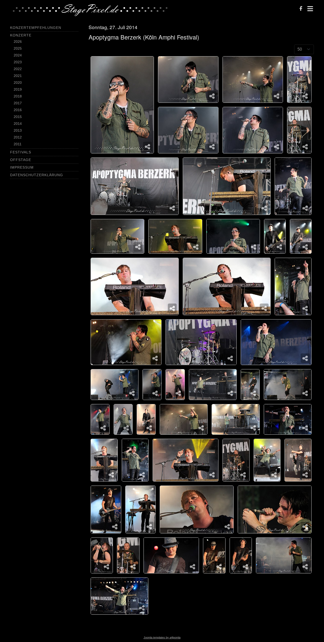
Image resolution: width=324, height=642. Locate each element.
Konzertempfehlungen (35, 28)
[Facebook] (300, 9)
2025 (18, 48)
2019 (18, 89)
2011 (18, 144)
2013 (18, 130)
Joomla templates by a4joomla (162, 637)
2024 (18, 55)
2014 (18, 124)
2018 (18, 96)
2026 (18, 41)
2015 (18, 117)
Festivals (20, 152)
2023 (18, 62)
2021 (18, 76)
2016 (18, 110)
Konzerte (20, 35)
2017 (18, 103)
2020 (18, 83)
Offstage (20, 160)
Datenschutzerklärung (36, 175)
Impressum (22, 167)
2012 (18, 137)
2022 (18, 69)
